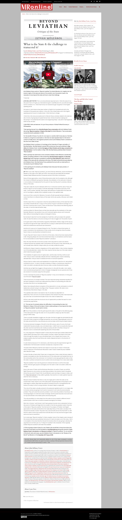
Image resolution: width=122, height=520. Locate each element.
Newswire (33, 57)
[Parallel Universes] (84, 76)
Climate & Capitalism (47, 1)
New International (31, 375)
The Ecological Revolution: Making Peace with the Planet (39, 468)
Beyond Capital (36, 276)
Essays (91, 7)
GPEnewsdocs (52, 491)
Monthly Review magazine (56, 156)
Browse (81, 7)
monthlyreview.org (52, 429)
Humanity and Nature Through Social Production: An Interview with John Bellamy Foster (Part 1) (84, 52)
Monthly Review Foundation (95, 513)
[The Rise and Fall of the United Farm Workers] (84, 112)
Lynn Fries (39, 51)
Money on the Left (58, 1)
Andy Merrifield (77, 68)
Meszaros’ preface (46, 431)
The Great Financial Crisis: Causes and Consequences (59, 467)
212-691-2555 (94, 518)
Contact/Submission (73, 7)
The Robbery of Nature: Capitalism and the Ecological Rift (59, 458)
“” (40, 131)
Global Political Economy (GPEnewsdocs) (34, 54)
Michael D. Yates (78, 103)
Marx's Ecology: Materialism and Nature (44, 471)
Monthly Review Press (36, 1)
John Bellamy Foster (30, 51)
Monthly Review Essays (80, 61)
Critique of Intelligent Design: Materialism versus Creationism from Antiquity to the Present (44, 470)
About (65, 7)
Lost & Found (78, 95)
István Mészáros (41, 57)
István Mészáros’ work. (58, 158)
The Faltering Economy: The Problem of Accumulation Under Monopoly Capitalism (45, 480)
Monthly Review (63, 450)
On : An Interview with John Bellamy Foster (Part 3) (84, 35)
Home (60, 7)
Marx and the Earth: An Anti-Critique (59, 459)
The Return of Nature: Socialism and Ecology (34, 459)
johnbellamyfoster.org (50, 482)
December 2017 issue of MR (45, 435)
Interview (27, 57)
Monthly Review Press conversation (48, 129)
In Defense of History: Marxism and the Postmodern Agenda (56, 477)
